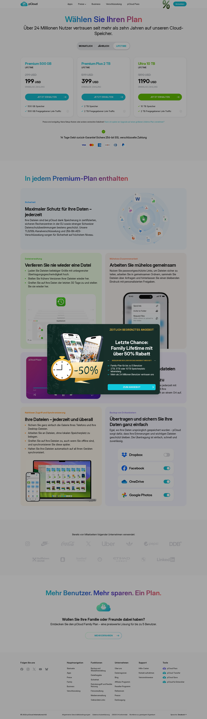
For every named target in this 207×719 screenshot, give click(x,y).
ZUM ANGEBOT (132, 387)
